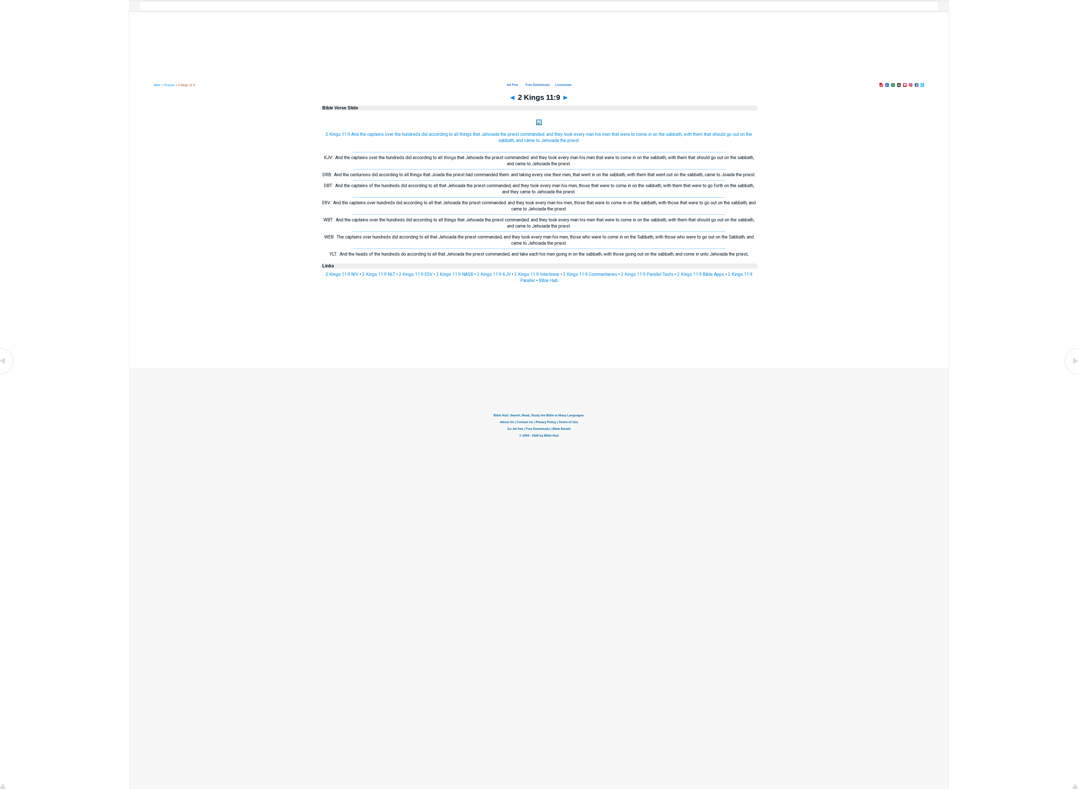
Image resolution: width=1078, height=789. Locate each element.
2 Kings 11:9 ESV (416, 274)
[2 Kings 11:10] (1071, 373)
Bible (157, 85)
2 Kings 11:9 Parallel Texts (647, 274)
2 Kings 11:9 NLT (378, 274)
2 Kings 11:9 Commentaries (590, 274)
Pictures (169, 85)
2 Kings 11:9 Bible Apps (700, 274)
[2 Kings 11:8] (7, 373)
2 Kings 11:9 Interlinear (536, 274)
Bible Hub (548, 280)
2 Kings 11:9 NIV (342, 274)
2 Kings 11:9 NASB (454, 274)
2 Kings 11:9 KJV (494, 274)
